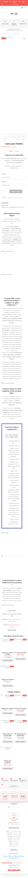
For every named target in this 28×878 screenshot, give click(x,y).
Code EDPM (14, 844)
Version (3, 174)
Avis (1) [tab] (22, 207)
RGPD (21, 874)
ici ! (22, 166)
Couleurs (3, 181)
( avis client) (12, 147)
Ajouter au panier (15, 191)
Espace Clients (14, 841)
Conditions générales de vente (6, 874)
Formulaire (14, 843)
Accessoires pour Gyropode (14, 198)
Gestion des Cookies (19, 875)
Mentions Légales (16, 874)
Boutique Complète (14, 834)
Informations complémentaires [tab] (10, 207)
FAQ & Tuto (14, 846)
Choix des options (7, 660)
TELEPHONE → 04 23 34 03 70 (14, 838)
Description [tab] (4, 203)
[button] (24, 38)
